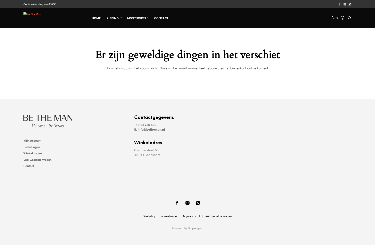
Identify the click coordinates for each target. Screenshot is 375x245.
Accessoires (136, 18)
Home (96, 18)
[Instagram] (344, 4)
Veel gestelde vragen (37, 159)
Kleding (112, 18)
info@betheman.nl (151, 129)
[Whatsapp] (350, 4)
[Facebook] (339, 4)
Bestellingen (31, 147)
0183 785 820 (147, 124)
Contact (161, 18)
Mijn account (32, 140)
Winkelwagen (32, 153)
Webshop (150, 216)
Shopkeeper (195, 228)
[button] (335, 18)
